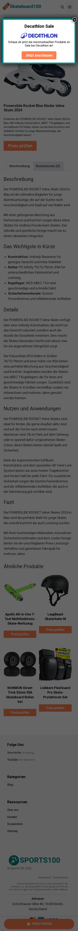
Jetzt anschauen (39, 55)
